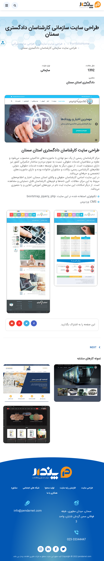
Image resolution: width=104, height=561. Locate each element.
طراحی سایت (87, 488)
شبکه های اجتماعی (31, 488)
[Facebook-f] (56, 549)
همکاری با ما (52, 493)
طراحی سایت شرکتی (23, 44)
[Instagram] (41, 549)
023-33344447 (76, 539)
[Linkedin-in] (48, 549)
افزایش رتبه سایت (68, 488)
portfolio (76, 44)
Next (93, 347)
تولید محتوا (49, 488)
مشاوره (14, 488)
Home (86, 44)
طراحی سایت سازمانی (50, 44)
